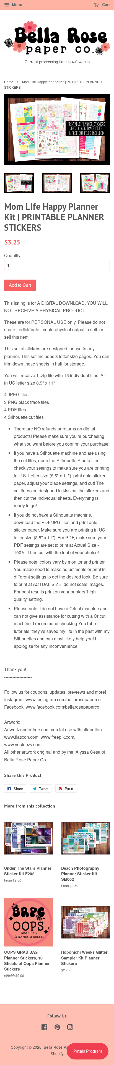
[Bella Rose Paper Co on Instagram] (70, 1028)
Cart (105, 4)
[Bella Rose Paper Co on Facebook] (44, 1028)
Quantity (12, 255)
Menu (16, 4)
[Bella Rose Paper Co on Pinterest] (57, 1028)
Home (8, 81)
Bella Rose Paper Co (62, 1047)
